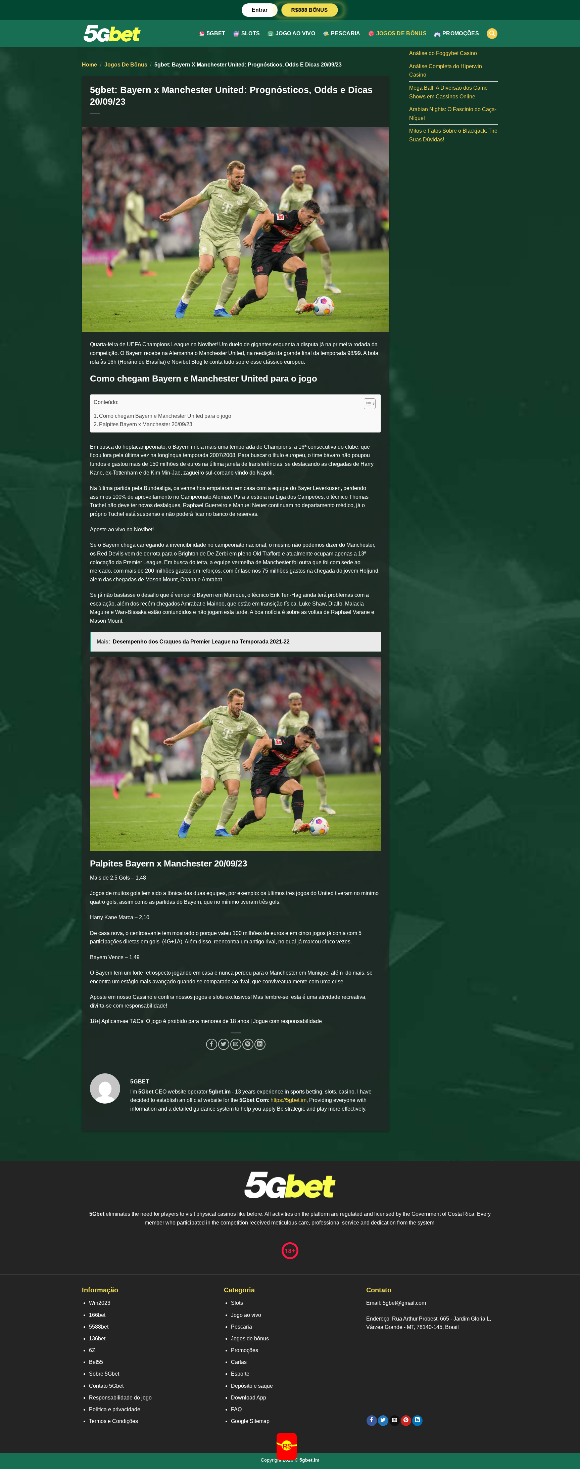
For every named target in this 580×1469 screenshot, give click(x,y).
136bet (97, 1338)
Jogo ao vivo (295, 33)
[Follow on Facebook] (372, 1420)
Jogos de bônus (401, 33)
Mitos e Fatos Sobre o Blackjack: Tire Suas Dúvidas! (453, 135)
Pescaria (345, 33)
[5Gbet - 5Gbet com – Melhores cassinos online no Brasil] (112, 33)
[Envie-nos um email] (394, 1420)
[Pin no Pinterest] (247, 1044)
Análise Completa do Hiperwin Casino (445, 70)
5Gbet (216, 33)
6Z (92, 1350)
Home (89, 65)
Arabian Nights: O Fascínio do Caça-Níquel (452, 113)
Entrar (260, 10)
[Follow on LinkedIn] (417, 1420)
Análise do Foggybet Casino (443, 53)
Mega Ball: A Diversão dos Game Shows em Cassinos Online (448, 92)
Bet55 (96, 1362)
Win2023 (99, 1303)
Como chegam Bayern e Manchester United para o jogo (165, 416)
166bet (97, 1315)
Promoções (460, 33)
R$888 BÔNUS (309, 10)
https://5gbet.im (288, 1100)
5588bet (98, 1327)
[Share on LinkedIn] (259, 1044)
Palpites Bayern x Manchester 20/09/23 (145, 424)
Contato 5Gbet (106, 1386)
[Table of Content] (370, 403)
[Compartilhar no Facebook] (211, 1044)
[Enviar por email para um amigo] (235, 1044)
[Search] (492, 33)
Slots (250, 33)
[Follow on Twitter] (383, 1420)
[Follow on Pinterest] (406, 1420)
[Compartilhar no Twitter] (223, 1044)
